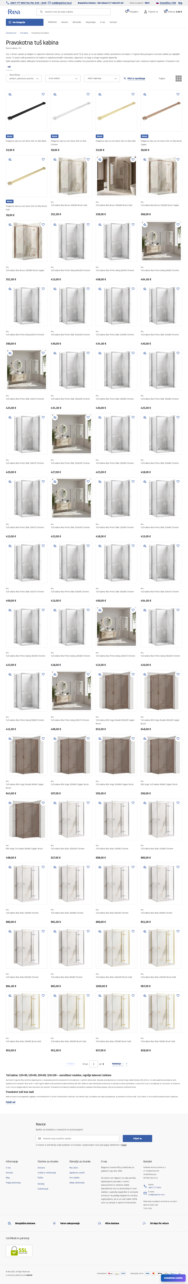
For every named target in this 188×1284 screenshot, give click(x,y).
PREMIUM (52, 22)
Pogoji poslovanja (13, 1182)
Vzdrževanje (43, 1188)
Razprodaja (90, 22)
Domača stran (11, 33)
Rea (52, 202)
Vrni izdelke (74, 1177)
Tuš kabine (24, 33)
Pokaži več (10, 1102)
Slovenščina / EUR (168, 2)
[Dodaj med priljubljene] (43, 94)
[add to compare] (10, 94)
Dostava (41, 1167)
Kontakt (113, 22)
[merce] (29, 1275)
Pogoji (123, 1145)
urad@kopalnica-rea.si (62, 2)
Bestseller (77, 22)
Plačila (40, 1177)
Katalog (41, 1183)
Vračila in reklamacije (47, 1172)
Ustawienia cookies (173, 1277)
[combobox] (24, 78)
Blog (180, 2)
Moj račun (73, 1167)
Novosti (64, 22)
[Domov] (14, 11)
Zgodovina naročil (76, 1172)
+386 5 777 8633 (154, 1187)
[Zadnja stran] (126, 1064)
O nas (102, 22)
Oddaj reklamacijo (76, 1182)
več (9, 66)
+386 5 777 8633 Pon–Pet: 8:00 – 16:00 (28, 2)
